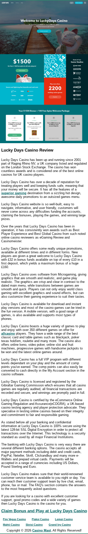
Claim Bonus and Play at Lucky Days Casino (44, 511)
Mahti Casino (11, 524)
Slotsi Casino (34, 524)
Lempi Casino (64, 519)
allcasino (8, 333)
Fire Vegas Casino (14, 519)
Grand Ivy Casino (60, 524)
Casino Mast (41, 530)
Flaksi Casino (40, 519)
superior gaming (13, 193)
